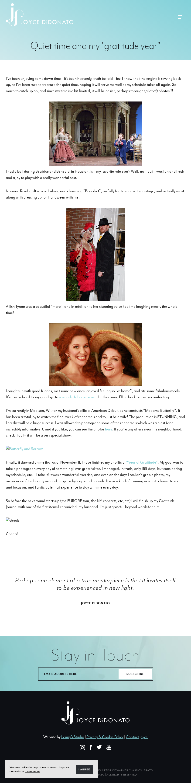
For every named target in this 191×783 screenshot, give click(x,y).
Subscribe (135, 674)
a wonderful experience (77, 397)
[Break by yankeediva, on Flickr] (12, 520)
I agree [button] (84, 769)
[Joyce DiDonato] (39, 14)
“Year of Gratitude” (142, 462)
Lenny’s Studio (72, 736)
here (108, 429)
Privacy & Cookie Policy (104, 736)
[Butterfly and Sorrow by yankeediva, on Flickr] (24, 448)
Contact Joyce (137, 736)
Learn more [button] (32, 771)
